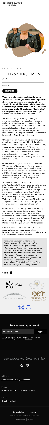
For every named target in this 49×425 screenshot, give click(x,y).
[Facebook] (22, 365)
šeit (35, 264)
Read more (28, 339)
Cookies (32, 412)
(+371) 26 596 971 (27, 390)
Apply (40, 331)
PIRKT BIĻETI (10, 91)
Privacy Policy (18, 412)
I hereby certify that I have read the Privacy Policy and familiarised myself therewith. (22, 338)
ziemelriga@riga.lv (9, 401)
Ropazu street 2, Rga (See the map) (15, 380)
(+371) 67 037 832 (8, 390)
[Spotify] (27, 365)
